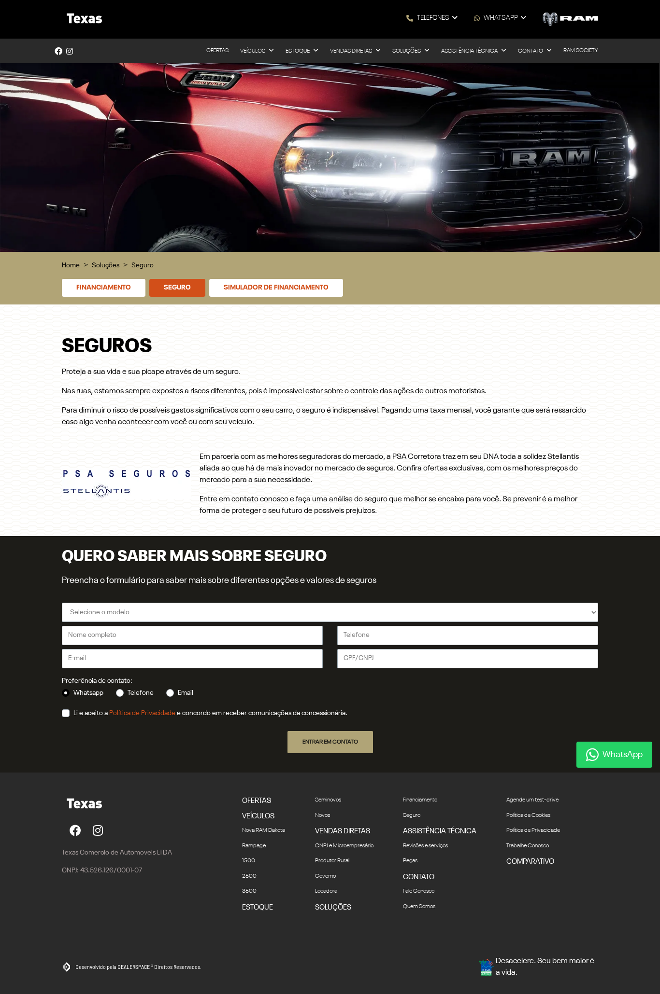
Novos (322, 815)
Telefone (141, 693)
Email (185, 693)
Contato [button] (531, 51)
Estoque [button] (298, 51)
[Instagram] (69, 51)
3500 (249, 891)
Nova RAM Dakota (263, 830)
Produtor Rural (332, 861)
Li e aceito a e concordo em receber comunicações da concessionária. (210, 713)
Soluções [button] (407, 51)
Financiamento (103, 287)
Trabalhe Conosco (527, 846)
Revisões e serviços (425, 846)
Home (71, 265)
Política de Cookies (528, 815)
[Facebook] (58, 51)
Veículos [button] (253, 51)
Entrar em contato (330, 742)
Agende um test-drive (532, 800)
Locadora (326, 891)
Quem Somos (419, 907)
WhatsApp (501, 17)
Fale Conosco (418, 891)
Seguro (177, 287)
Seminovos (328, 800)
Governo (325, 876)
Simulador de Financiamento (276, 287)
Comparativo (530, 861)
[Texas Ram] (82, 19)
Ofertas (217, 51)
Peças (410, 861)
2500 (249, 876)
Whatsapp (88, 693)
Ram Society (580, 51)
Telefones (433, 17)
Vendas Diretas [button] (351, 51)
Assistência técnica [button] (470, 51)
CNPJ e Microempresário (344, 846)
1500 (248, 861)
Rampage (254, 846)
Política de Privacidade (142, 713)
